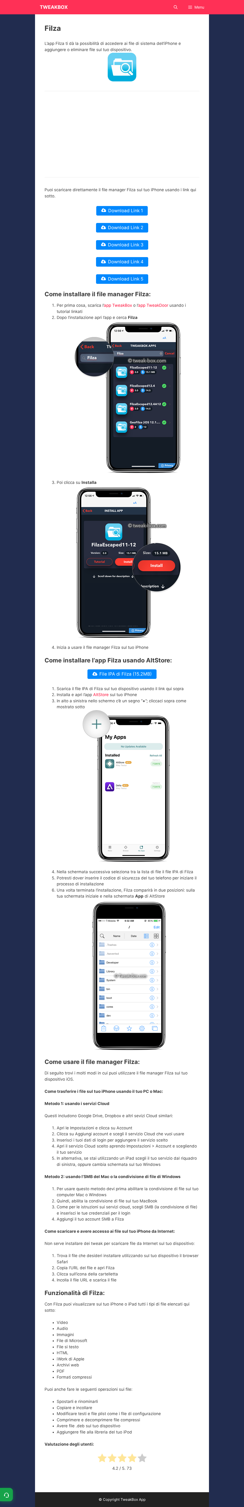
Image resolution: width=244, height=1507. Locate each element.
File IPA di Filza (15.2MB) (125, 674)
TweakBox (54, 7)
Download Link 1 (125, 210)
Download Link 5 (125, 279)
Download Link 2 (125, 227)
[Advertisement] (122, 134)
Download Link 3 (125, 245)
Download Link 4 (125, 261)
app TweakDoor (153, 305)
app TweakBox (118, 305)
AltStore (101, 694)
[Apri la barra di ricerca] (175, 7)
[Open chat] (6, 1494)
